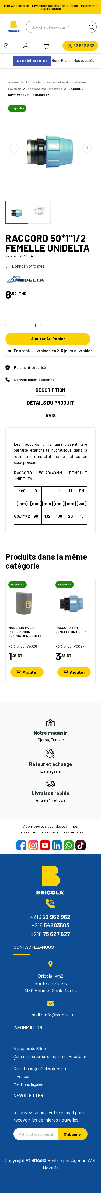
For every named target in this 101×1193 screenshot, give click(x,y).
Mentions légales (28, 1084)
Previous (14, 148)
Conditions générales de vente (40, 1068)
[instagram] (33, 845)
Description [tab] (50, 390)
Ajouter (30, 671)
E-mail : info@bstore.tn (50, 1015)
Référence (13, 256)
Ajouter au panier (48, 338)
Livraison (21, 1076)
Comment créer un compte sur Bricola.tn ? (49, 1058)
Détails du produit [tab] (50, 403)
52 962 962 (83, 45)
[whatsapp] (68, 845)
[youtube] (45, 845)
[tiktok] (80, 845)
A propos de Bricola (31, 1048)
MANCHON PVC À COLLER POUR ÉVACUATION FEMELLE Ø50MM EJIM (26, 632)
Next (87, 148)
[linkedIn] (56, 845)
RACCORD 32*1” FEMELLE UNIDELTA (70, 630)
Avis (50, 415)
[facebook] (21, 845)
